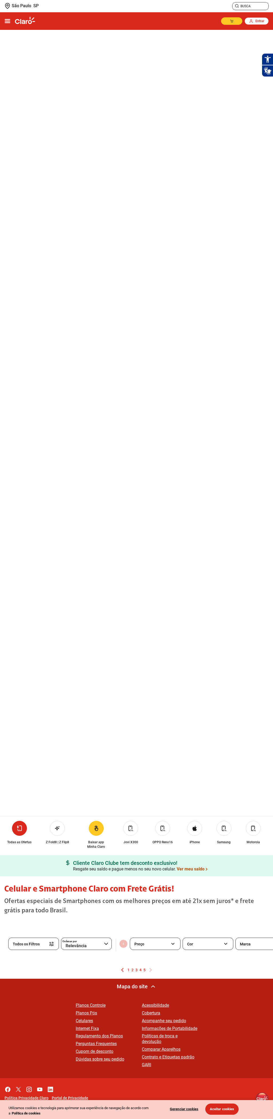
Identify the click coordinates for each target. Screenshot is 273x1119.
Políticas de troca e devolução (160, 1038)
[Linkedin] (50, 1088)
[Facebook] (8, 1088)
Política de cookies (26, 1113)
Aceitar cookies (222, 1109)
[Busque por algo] (237, 6)
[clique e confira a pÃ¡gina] (25, 21)
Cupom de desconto (94, 1051)
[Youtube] (40, 1088)
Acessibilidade (155, 1005)
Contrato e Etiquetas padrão (168, 1057)
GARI (146, 1064)
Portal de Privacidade (70, 1098)
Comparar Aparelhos (161, 1049)
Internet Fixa (87, 1028)
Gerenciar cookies (184, 1109)
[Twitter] (18, 1088)
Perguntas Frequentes (96, 1043)
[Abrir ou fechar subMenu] (7, 21)
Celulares (84, 1020)
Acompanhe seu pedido (164, 1020)
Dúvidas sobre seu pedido (100, 1059)
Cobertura (151, 1013)
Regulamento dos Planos (99, 1035)
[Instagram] (29, 1088)
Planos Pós (86, 1013)
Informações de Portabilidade (169, 1028)
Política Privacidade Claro (27, 1098)
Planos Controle (91, 1005)
